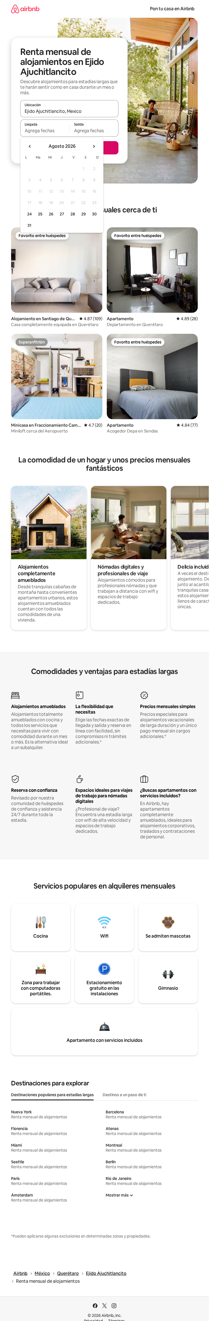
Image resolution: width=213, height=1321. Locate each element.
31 (29, 225)
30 (94, 214)
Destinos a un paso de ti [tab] (124, 1094)
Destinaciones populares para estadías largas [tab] (52, 1094)
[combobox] (69, 111)
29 (83, 214)
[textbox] (45, 130)
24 (29, 214)
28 (72, 214)
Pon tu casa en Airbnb (172, 9)
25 (40, 214)
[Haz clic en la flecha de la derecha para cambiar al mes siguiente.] (93, 146)
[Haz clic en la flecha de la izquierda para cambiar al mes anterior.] (30, 146)
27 (62, 214)
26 (51, 214)
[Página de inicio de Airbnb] (25, 8)
